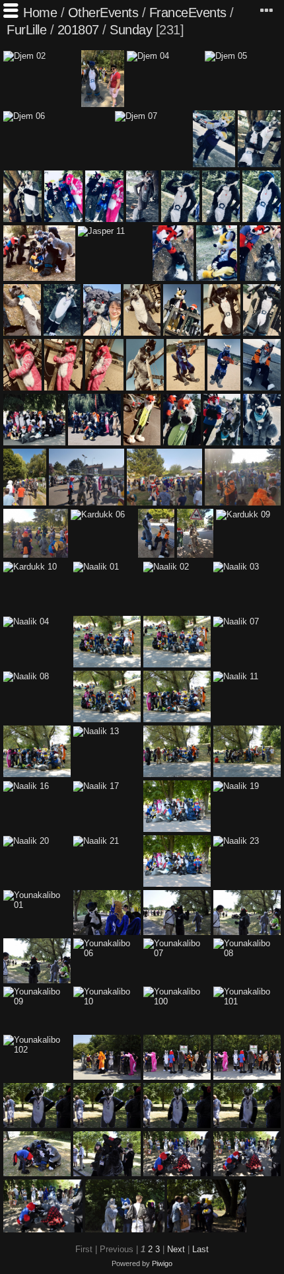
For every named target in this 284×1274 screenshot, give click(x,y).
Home (40, 12)
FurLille (26, 29)
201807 (78, 29)
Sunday (131, 29)
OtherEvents (103, 12)
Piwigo (162, 1263)
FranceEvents (188, 12)
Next (176, 1249)
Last (200, 1249)
